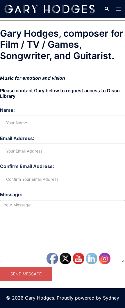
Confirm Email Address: (27, 166)
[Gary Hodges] (49, 8)
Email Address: (17, 138)
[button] (106, 9)
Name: (7, 110)
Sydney (111, 298)
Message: (11, 194)
